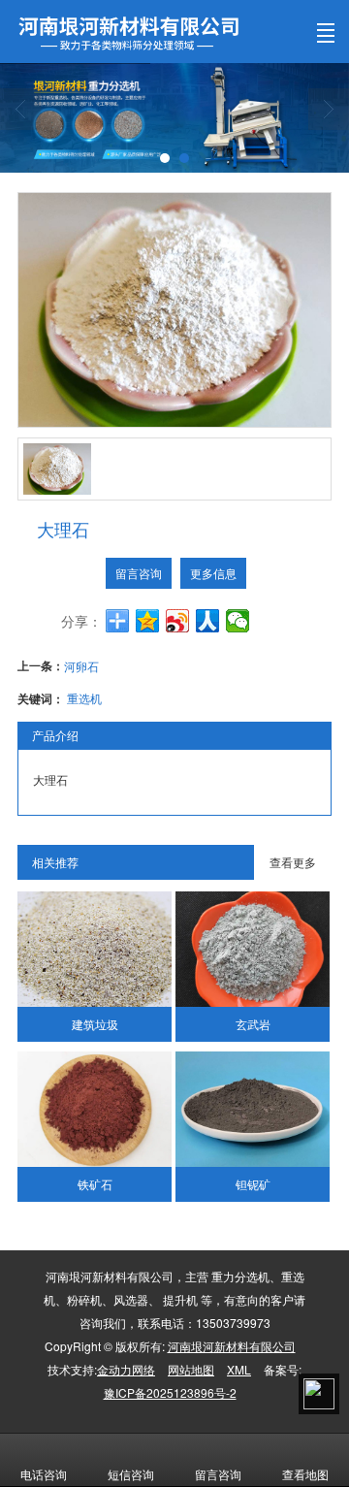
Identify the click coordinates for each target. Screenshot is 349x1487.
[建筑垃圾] (94, 949)
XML (239, 1369)
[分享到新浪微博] (178, 620)
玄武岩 (253, 1024)
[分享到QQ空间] (148, 620)
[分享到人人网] (208, 620)
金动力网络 (126, 1369)
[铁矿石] (94, 1109)
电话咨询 (43, 1474)
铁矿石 (95, 1184)
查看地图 (305, 1474)
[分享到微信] (238, 620)
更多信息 (213, 573)
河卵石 (81, 666)
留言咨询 (138, 573)
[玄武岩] (252, 949)
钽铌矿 (253, 1184)
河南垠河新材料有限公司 (232, 1346)
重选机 (84, 698)
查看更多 (293, 862)
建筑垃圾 (95, 1024)
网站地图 (191, 1369)
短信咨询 (131, 1474)
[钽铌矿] (252, 1109)
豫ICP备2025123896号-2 (170, 1392)
